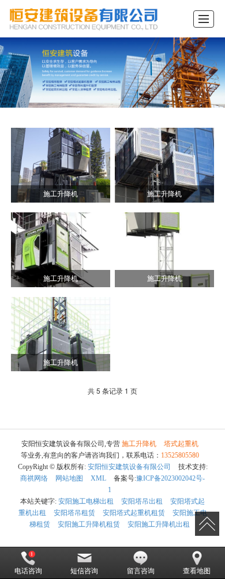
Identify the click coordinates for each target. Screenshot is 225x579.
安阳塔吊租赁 (74, 513)
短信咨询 (84, 571)
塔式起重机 (181, 444)
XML (98, 478)
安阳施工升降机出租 (158, 524)
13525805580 (180, 455)
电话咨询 (28, 571)
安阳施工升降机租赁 (89, 524)
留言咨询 (141, 571)
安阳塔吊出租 (142, 501)
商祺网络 (34, 478)
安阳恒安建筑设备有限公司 (129, 467)
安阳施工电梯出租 (86, 501)
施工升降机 (139, 444)
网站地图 (69, 478)
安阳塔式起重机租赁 (134, 513)
